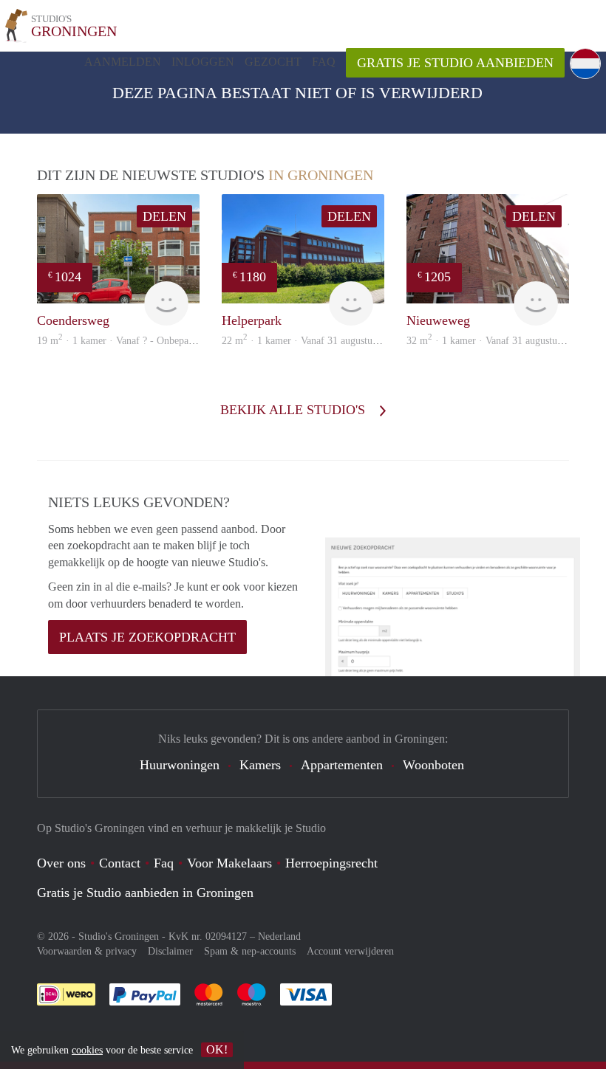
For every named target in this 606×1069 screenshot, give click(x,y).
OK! (217, 1049)
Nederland (279, 936)
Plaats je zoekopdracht (147, 637)
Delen (164, 216)
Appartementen (342, 764)
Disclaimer (170, 951)
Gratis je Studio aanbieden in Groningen (145, 892)
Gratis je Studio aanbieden (455, 62)
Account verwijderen (350, 951)
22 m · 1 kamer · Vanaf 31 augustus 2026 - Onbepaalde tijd (348, 340)
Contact (119, 863)
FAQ (324, 61)
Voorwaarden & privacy (87, 951)
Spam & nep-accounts (250, 951)
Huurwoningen (179, 764)
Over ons (61, 863)
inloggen (202, 61)
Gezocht (273, 61)
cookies (87, 1050)
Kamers (260, 764)
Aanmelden (122, 61)
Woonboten (433, 764)
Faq (164, 863)
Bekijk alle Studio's (294, 409)
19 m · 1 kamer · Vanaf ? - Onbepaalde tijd (129, 340)
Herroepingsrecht (331, 863)
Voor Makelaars (229, 863)
